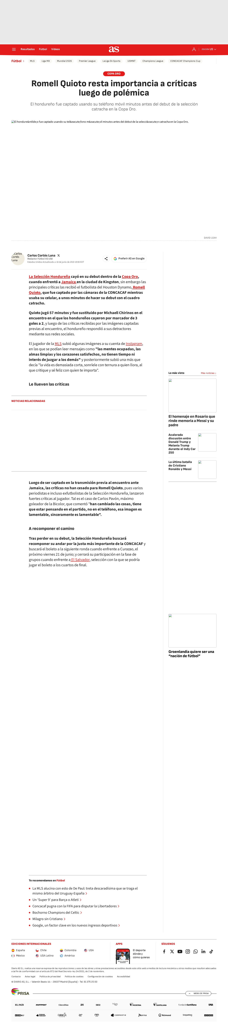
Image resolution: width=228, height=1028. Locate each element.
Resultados (28, 49)
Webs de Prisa (201, 993)
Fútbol (43, 49)
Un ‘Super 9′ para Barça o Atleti (55, 899)
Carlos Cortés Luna (41, 255)
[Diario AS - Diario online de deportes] (114, 49)
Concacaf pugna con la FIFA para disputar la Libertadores (74, 906)
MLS (32, 60)
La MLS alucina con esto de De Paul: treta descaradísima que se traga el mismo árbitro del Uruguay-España (85, 891)
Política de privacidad (50, 976)
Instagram (134, 344)
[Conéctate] (194, 49)
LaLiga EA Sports (111, 60)
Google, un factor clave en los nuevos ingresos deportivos (74, 925)
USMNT (131, 60)
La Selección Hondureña (49, 276)
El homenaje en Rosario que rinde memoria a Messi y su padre (192, 420)
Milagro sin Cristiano (47, 919)
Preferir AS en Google (131, 258)
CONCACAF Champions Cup (185, 60)
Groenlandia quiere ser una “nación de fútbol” (191, 653)
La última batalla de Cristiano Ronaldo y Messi (180, 465)
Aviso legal (30, 976)
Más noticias (207, 373)
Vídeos (55, 49)
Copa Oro (114, 73)
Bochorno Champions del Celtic (55, 912)
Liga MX (46, 60)
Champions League (152, 60)
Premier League (87, 60)
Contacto (16, 976)
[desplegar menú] (13, 49)
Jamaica (69, 282)
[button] (106, 258)
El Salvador (80, 560)
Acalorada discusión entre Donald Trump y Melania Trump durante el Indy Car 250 (182, 443)
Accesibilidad (123, 976)
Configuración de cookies (100, 976)
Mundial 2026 (64, 60)
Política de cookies (74, 976)
